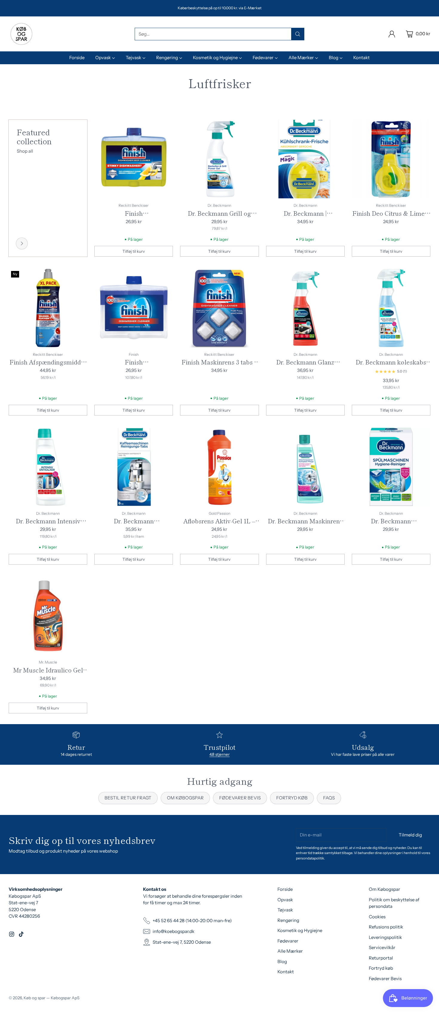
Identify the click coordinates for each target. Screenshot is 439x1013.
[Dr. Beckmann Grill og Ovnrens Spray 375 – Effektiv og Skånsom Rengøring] (219, 159)
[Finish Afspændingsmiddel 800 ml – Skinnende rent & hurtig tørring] (48, 308)
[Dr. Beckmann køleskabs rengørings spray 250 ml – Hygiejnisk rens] (391, 308)
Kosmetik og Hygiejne (299, 930)
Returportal (381, 958)
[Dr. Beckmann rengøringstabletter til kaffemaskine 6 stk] (133, 466)
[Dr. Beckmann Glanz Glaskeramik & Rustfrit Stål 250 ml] (305, 308)
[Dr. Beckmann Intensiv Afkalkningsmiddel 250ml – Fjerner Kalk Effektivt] (48, 466)
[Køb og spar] (21, 34)
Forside (285, 889)
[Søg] (297, 34)
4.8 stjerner (219, 754)
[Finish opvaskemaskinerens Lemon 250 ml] (133, 159)
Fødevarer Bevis (385, 978)
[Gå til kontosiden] (391, 34)
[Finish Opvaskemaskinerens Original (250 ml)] (133, 308)
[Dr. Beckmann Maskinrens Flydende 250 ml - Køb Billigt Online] (305, 466)
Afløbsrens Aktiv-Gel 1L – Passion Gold (219, 525)
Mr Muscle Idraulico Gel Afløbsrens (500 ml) (48, 674)
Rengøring (288, 920)
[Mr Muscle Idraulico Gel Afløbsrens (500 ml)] (48, 616)
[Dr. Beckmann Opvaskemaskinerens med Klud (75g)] (391, 466)
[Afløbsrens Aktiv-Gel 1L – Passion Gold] (219, 466)
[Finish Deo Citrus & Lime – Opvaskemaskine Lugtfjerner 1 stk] (391, 159)
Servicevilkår (382, 947)
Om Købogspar (384, 889)
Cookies (377, 916)
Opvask (285, 899)
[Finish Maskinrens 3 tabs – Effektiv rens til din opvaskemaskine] (219, 308)
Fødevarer (287, 941)
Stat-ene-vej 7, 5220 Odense (182, 942)
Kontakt (285, 971)
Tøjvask (285, 910)
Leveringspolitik (385, 937)
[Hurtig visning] (165, 127)
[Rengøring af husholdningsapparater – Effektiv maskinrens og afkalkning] (22, 243)
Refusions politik (386, 927)
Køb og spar (34, 997)
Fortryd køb (381, 968)
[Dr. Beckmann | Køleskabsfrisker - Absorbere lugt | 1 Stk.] (305, 159)
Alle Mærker (290, 951)
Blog (282, 961)
